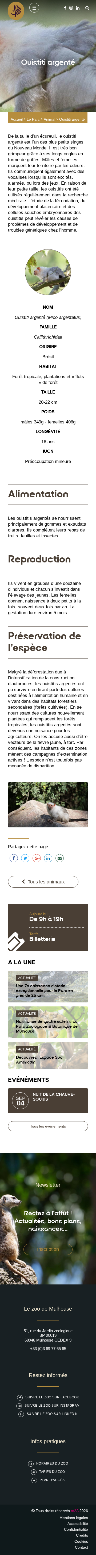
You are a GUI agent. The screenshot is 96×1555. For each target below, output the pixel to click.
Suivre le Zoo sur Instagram (52, 1405)
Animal (49, 119)
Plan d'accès (52, 1480)
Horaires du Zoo (52, 1463)
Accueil (17, 119)
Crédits (82, 1535)
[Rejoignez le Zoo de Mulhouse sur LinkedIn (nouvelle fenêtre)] (77, 8)
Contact (81, 1547)
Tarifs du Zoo (52, 1472)
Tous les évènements (48, 1126)
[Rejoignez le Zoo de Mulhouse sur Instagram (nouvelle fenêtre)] (71, 8)
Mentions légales (73, 1518)
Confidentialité (76, 1529)
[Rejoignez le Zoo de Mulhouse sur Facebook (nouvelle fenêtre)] (65, 8)
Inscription (48, 1249)
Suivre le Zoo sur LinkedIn (52, 1414)
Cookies (81, 1541)
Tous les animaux (46, 881)
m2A (74, 1511)
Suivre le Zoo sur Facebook (52, 1397)
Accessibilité (77, 1523)
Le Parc (33, 119)
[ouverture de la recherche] (86, 7)
